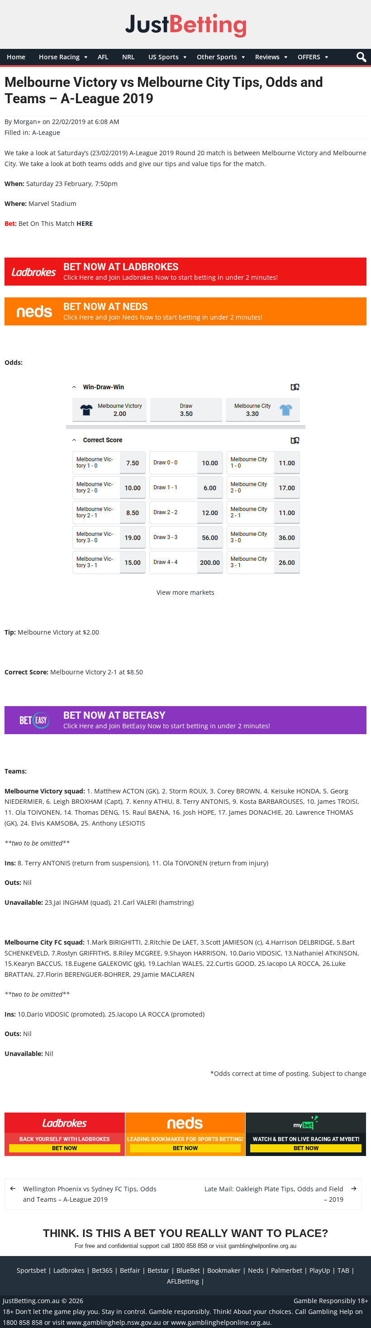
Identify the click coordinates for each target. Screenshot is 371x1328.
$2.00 (91, 632)
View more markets (185, 592)
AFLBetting (183, 1281)
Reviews (267, 57)
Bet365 (102, 1270)
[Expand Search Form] (360, 59)
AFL (103, 57)
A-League (46, 132)
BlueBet (188, 1270)
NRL (128, 57)
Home (16, 57)
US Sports (163, 57)
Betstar (158, 1270)
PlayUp (319, 1270)
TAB (343, 1270)
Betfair (130, 1270)
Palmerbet (286, 1270)
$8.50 (135, 672)
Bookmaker (224, 1270)
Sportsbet (31, 1270)
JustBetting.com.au (31, 1300)
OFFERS (309, 57)
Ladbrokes (69, 1270)
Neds (256, 1270)
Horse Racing (59, 57)
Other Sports (217, 57)
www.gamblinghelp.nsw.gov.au (114, 1322)
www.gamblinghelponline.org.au (220, 1322)
